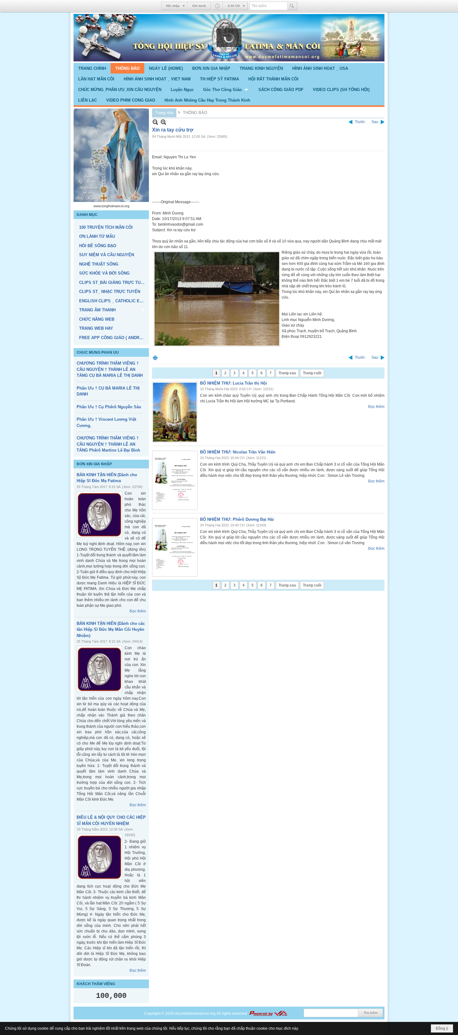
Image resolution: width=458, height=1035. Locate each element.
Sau (374, 122)
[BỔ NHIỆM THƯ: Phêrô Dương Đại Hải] (175, 547)
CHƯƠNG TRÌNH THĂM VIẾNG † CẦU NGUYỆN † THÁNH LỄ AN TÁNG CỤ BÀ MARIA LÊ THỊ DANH (110, 369)
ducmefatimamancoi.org (195, 1013)
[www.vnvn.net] (268, 1013)
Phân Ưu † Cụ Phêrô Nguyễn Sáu (109, 407)
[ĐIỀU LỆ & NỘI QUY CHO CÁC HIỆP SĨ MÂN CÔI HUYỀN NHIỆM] (99, 857)
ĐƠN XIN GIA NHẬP (94, 464)
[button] (226, 89)
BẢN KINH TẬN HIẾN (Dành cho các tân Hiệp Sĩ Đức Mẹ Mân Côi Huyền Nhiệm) (111, 629)
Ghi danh (199, 5)
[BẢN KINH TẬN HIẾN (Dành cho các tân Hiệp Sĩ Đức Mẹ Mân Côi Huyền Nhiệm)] (99, 669)
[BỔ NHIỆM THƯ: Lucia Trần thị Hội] (175, 412)
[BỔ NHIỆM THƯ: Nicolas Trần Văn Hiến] (175, 480)
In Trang (155, 357)
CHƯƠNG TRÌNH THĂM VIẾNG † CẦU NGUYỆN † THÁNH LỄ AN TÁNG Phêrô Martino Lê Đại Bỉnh (108, 444)
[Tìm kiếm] (292, 6)
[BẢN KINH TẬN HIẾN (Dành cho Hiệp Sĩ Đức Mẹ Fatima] (99, 514)
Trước (360, 122)
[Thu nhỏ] (155, 122)
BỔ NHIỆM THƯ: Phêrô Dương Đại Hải (237, 519)
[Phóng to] (163, 122)
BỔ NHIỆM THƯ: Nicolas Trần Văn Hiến (237, 452)
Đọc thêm (138, 611)
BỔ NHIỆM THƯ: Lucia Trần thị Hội (233, 383)
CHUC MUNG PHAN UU (98, 352)
